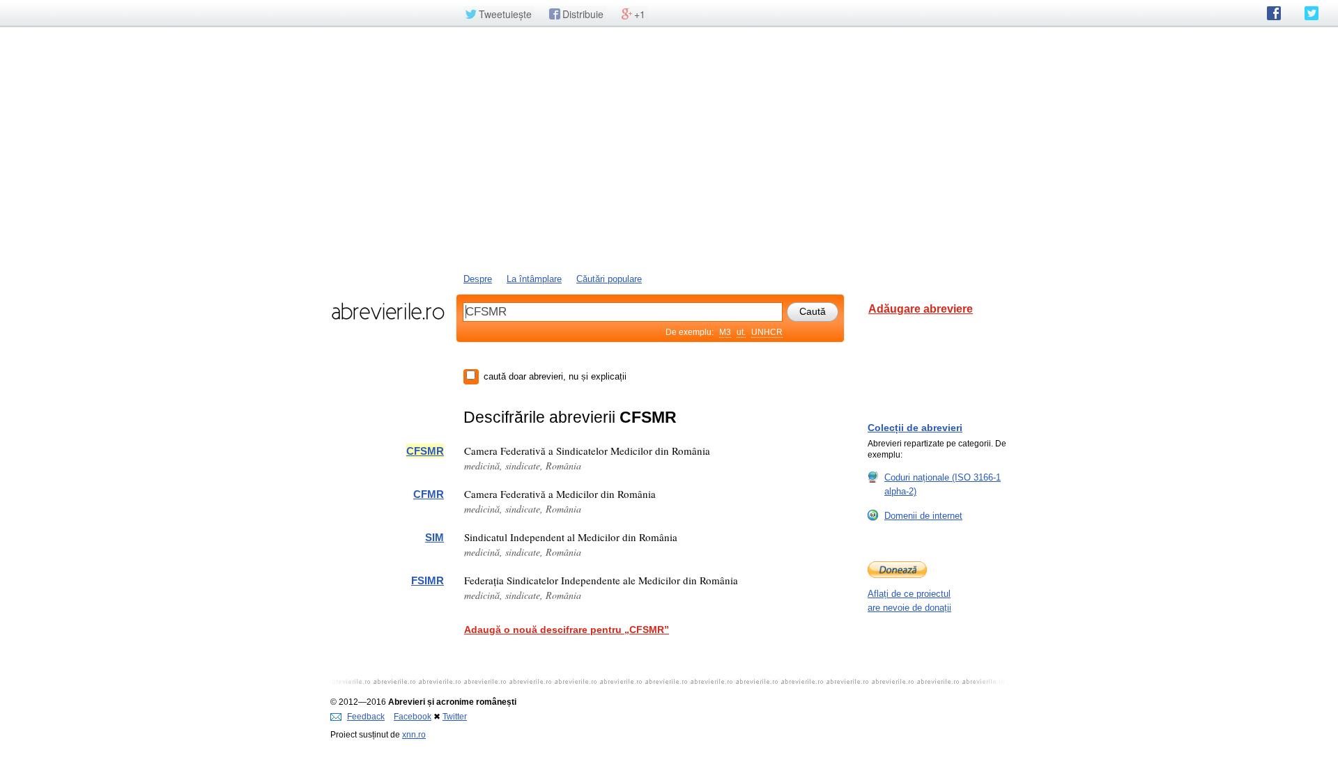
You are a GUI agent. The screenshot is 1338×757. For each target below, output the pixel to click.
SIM (434, 537)
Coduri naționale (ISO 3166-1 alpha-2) (942, 484)
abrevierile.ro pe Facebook (1274, 13)
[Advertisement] (669, 148)
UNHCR (767, 332)
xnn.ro (414, 735)
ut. (741, 332)
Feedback (366, 716)
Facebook (412, 716)
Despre (477, 279)
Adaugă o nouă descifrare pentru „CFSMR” (566, 629)
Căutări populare (609, 279)
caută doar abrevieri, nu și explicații (555, 376)
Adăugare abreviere (920, 309)
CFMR (428, 494)
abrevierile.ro (388, 311)
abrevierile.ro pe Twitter (1311, 13)
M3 (725, 332)
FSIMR (427, 580)
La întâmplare (534, 279)
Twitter (455, 716)
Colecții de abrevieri (915, 427)
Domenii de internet (923, 515)
